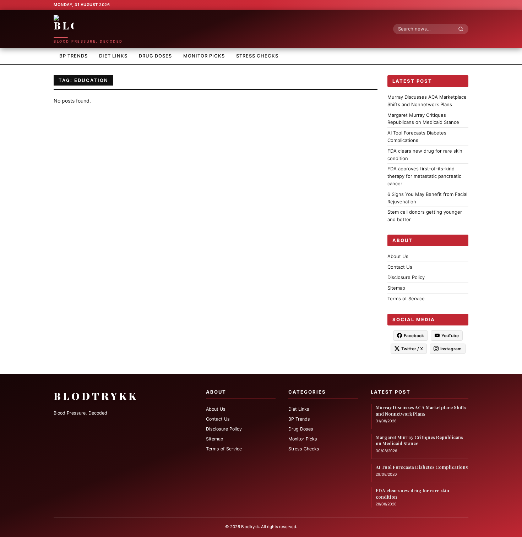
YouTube (450, 335)
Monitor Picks (204, 56)
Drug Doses (155, 56)
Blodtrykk (96, 395)
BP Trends (73, 56)
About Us (397, 256)
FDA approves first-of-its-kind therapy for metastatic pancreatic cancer (424, 176)
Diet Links (113, 56)
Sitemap (396, 288)
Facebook (414, 335)
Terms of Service (406, 298)
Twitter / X (412, 348)
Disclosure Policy (406, 277)
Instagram (451, 348)
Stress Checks (257, 56)
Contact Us (399, 266)
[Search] (462, 29)
